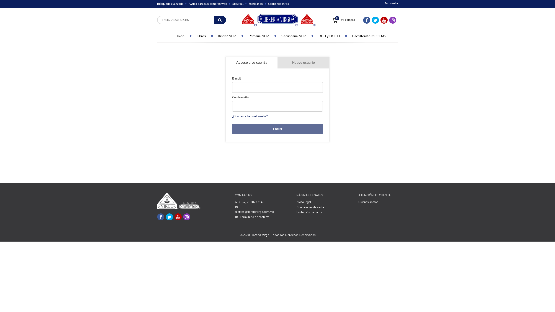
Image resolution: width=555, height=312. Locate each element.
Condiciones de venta (310, 207)
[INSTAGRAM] (392, 20)
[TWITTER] (375, 20)
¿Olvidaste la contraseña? (250, 116)
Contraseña (240, 97)
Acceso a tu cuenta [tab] (251, 62)
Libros (201, 36)
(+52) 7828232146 (251, 202)
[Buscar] (220, 20)
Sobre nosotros (278, 4)
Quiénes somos (368, 202)
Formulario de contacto (254, 217)
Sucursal (237, 4)
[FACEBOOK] (366, 20)
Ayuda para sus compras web (208, 4)
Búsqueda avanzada (170, 4)
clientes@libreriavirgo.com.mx (254, 212)
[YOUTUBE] (384, 20)
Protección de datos (309, 212)
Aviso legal (304, 202)
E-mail (236, 78)
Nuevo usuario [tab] (303, 62)
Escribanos (256, 4)
